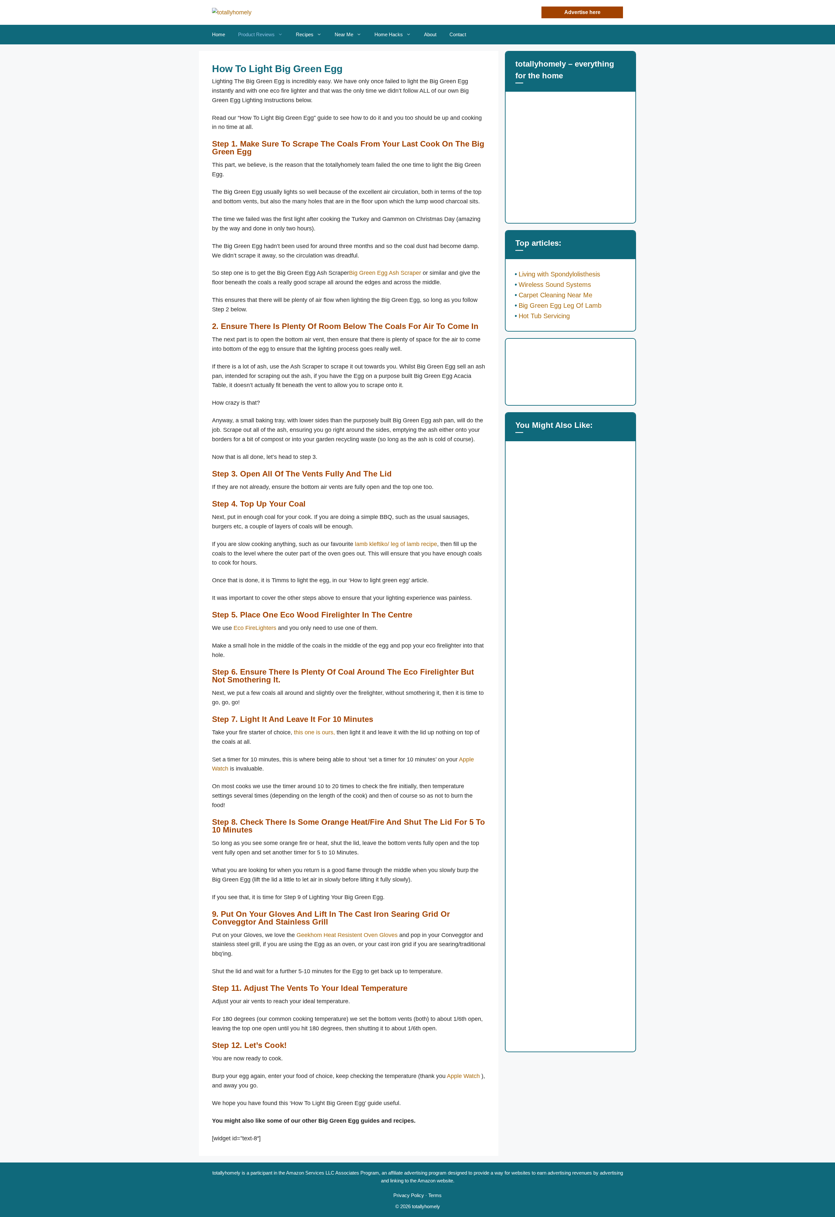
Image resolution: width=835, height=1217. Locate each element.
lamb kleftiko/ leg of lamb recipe (396, 544)
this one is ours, (314, 732)
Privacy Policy (408, 1195)
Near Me (344, 34)
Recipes (304, 34)
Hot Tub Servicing (544, 316)
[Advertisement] (570, 159)
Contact (457, 34)
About (430, 34)
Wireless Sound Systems (555, 284)
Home (218, 34)
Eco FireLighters (255, 628)
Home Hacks (388, 34)
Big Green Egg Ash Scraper (385, 273)
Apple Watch (463, 1076)
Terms (435, 1195)
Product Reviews (256, 34)
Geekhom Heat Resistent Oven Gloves (347, 935)
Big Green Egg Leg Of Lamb (560, 305)
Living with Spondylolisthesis (559, 274)
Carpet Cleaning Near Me (555, 295)
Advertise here (582, 12)
